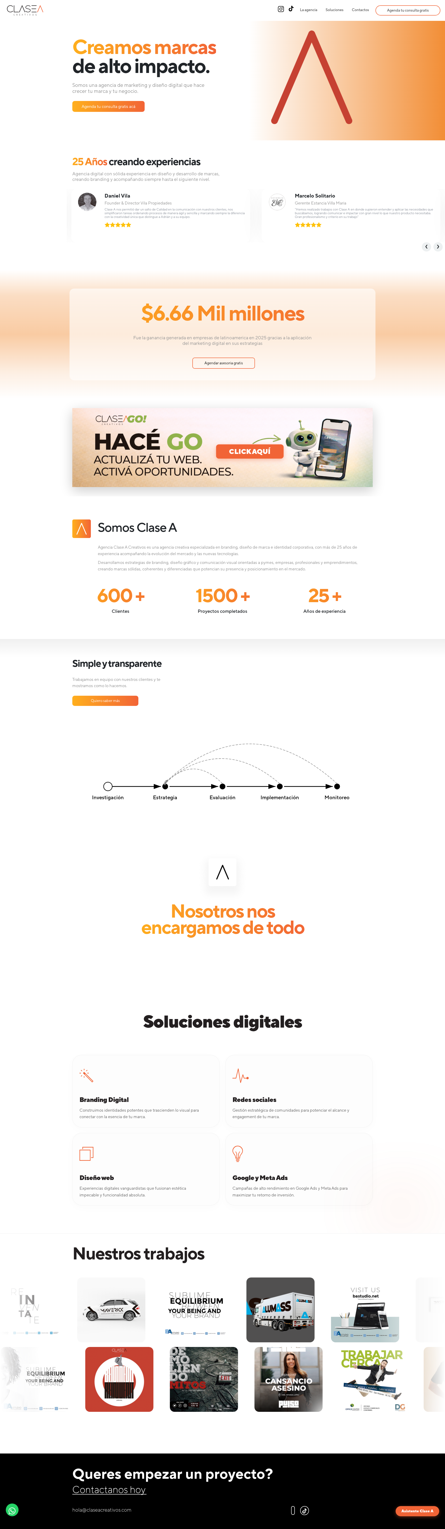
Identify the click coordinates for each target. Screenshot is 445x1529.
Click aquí (249, 451)
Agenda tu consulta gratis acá (108, 106)
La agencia (308, 10)
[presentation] (427, 247)
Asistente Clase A (417, 1511)
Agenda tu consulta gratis (408, 10)
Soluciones (334, 10)
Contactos (360, 10)
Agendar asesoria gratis (223, 363)
